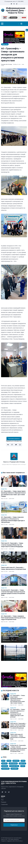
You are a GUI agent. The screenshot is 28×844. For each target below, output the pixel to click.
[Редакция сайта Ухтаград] (14, 459)
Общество (5, 44)
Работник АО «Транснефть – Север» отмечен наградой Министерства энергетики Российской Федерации (12, 544)
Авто (3, 760)
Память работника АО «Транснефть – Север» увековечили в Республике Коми (17, 737)
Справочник (5, 768)
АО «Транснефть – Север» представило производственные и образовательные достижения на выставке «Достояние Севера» (17, 699)
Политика (4, 766)
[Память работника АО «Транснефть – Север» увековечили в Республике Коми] (14, 557)
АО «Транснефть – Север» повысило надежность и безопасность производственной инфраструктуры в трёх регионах (17, 713)
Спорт (22, 766)
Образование (13, 763)
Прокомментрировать (14, 438)
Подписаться (14, 825)
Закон (9, 760)
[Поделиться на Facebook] (12, 444)
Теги (2, 800)
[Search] (21, 24)
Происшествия (14, 766)
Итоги (23, 760)
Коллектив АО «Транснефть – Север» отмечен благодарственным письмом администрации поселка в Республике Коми (18, 748)
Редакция (3, 802)
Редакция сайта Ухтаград (6, 64)
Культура (4, 763)
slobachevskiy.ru (19, 841)
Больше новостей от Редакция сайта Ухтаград (13, 464)
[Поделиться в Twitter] (16, 444)
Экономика (14, 768)
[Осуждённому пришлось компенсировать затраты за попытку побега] (14, 653)
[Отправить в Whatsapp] (20, 444)
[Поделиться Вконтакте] (8, 444)
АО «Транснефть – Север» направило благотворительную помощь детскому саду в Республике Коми (13, 617)
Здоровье (16, 760)
